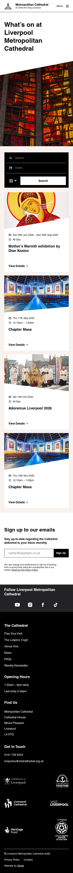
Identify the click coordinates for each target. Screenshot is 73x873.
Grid (11, 181)
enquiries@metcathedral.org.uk (24, 761)
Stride (20, 865)
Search (43, 181)
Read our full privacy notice (25, 570)
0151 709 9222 (13, 754)
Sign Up (61, 553)
